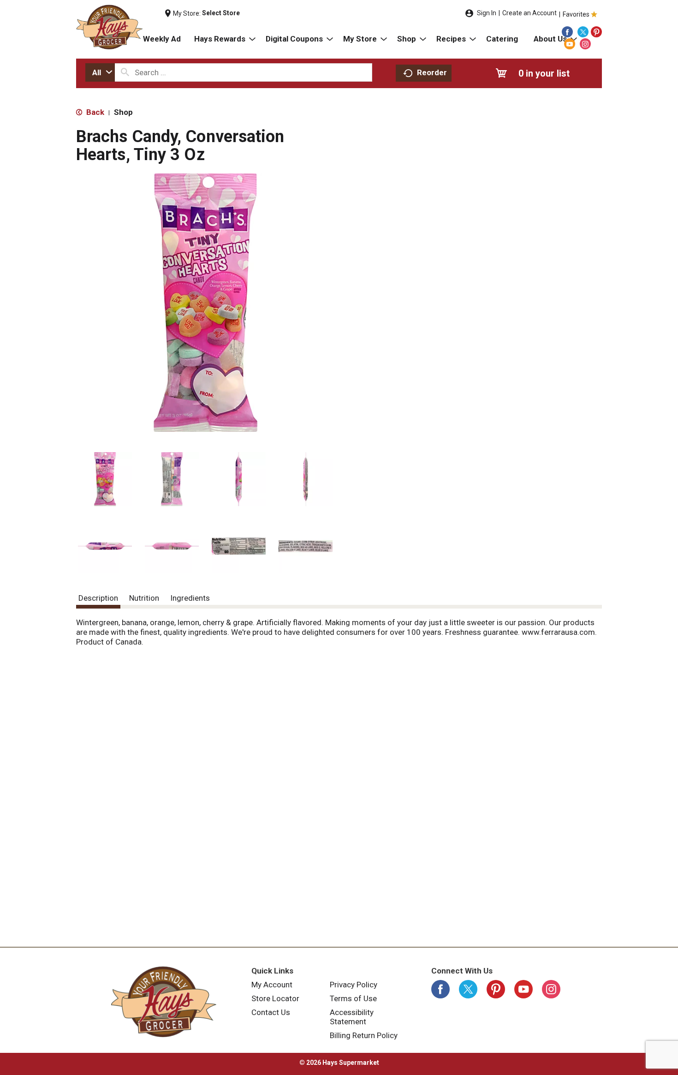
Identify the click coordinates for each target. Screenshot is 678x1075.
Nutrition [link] (144, 598)
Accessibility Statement (352, 1017)
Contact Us (270, 1012)
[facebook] (567, 31)
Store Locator (275, 998)
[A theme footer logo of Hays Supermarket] (164, 1001)
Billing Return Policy (364, 1035)
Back (94, 112)
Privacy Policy (353, 984)
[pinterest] (596, 31)
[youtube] (569, 43)
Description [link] (98, 598)
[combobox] (100, 72)
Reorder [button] (432, 72)
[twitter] (583, 31)
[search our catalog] (125, 72)
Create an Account (529, 13)
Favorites (576, 14)
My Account (271, 984)
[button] (105, 479)
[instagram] (585, 43)
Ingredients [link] (190, 598)
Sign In (486, 13)
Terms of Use (353, 998)
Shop (123, 112)
